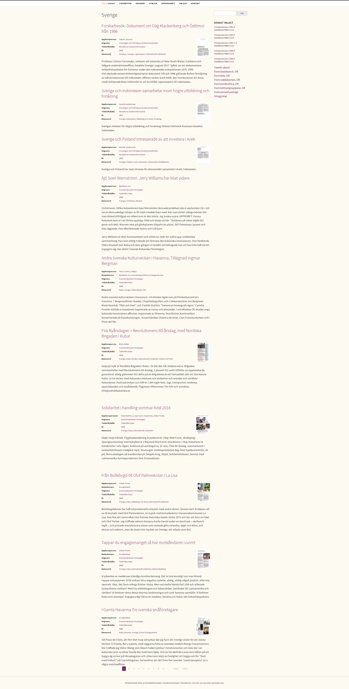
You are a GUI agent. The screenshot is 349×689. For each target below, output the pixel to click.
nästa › (176, 668)
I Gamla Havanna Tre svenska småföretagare (140, 609)
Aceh (135, 162)
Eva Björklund (124, 487)
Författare (131, 201)
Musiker (139, 201)
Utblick (153, 3)
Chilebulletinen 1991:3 (224, 35)
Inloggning (220, 96)
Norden (135, 359)
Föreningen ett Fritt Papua (129, 43)
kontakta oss (218, 682)
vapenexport (140, 54)
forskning (158, 119)
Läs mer (195, 682)
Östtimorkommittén (150, 43)
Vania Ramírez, (127, 416)
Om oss (183, 3)
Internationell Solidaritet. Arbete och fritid (156, 359)
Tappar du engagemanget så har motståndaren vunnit (148, 542)
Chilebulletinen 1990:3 (224, 58)
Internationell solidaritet (141, 569)
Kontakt (195, 3)
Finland (129, 162)
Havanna (127, 632)
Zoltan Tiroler (124, 483)
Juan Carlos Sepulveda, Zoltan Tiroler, (149, 416)
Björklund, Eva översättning (130, 275)
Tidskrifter (125, 3)
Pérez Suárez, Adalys (128, 271)
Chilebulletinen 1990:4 (224, 50)
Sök (241, 13)
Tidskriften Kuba (125, 193)
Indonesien (131, 119)
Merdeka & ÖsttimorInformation (132, 46)
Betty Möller (124, 344)
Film (144, 290)
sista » (185, 668)
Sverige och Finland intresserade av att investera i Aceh (148, 139)
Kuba (121, 290)
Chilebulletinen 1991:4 (224, 27)
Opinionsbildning (159, 569)
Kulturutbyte (137, 290)
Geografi (140, 3)
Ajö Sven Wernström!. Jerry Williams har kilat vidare (145, 178)
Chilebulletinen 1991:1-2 (225, 43)
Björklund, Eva (125, 186)
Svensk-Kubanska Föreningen (131, 190)
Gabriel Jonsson (125, 39)
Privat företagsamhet (148, 632)
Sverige (130, 54)
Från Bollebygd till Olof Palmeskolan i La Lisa (139, 475)
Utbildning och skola (144, 119)
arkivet (108, 3)
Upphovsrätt (168, 3)
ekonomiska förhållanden (158, 162)
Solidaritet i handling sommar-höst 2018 (136, 407)
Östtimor (122, 54)
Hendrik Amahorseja (127, 104)
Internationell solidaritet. (156, 54)
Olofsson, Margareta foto (153, 275)
